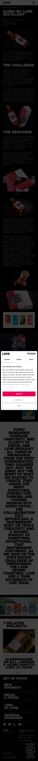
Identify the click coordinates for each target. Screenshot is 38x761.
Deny (19, 406)
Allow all (19, 394)
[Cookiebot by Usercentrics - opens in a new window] (27, 354)
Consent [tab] (7, 359)
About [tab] (31, 359)
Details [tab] (19, 359)
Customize (18, 400)
